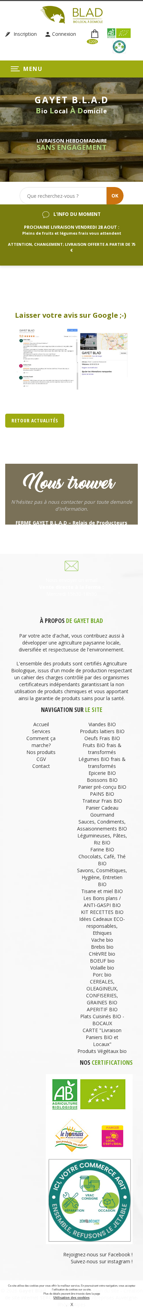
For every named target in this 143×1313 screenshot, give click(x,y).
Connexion (64, 34)
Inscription (24, 34)
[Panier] (95, 34)
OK (114, 195)
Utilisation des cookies (71, 1297)
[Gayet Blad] (71, 14)
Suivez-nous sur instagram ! (102, 1261)
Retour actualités (34, 420)
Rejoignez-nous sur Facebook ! (97, 1254)
